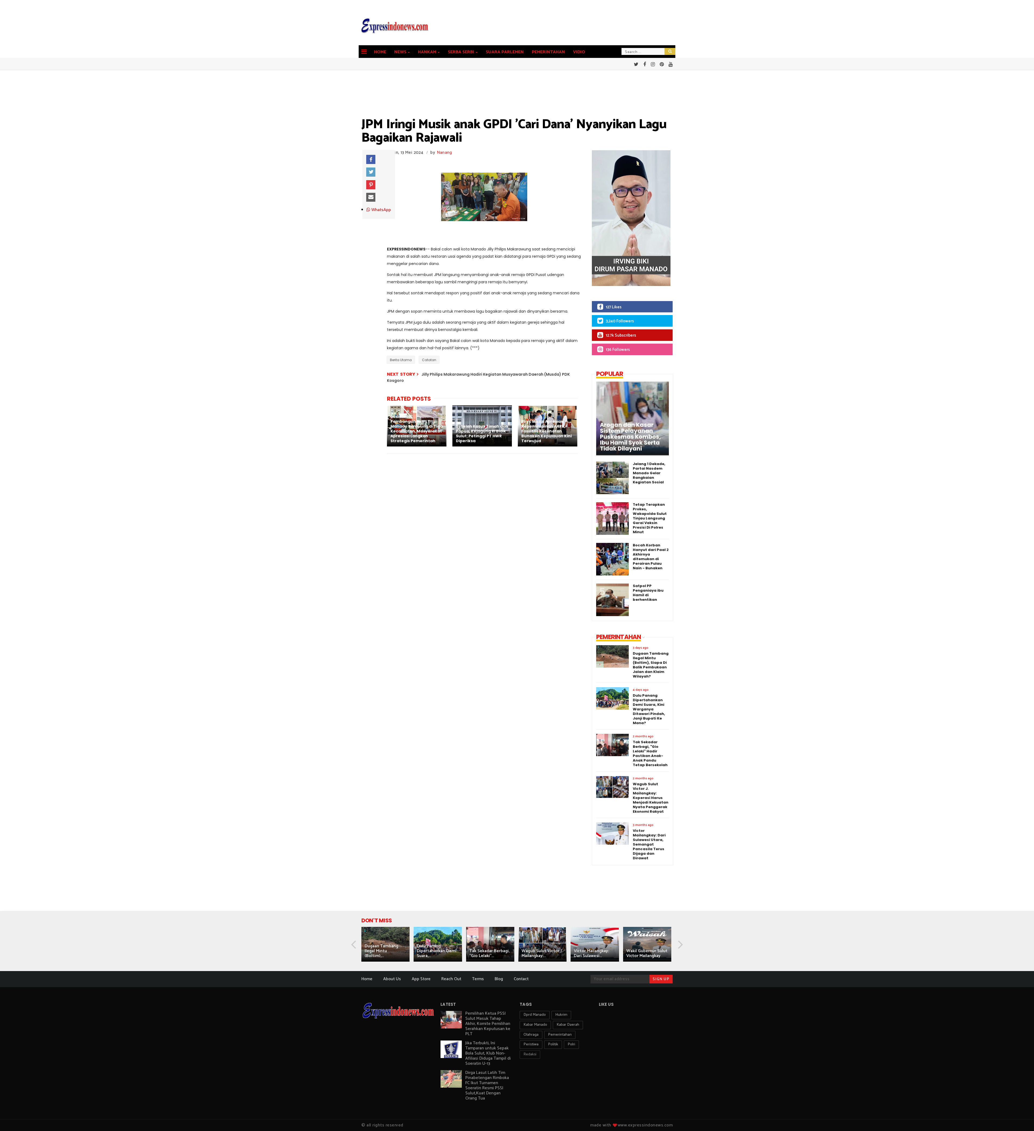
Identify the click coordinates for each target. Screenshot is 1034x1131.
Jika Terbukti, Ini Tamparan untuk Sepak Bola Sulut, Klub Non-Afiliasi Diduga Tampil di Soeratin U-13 (488, 1053)
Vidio (579, 52)
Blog (499, 979)
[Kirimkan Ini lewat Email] (370, 197)
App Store (421, 979)
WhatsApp (380, 210)
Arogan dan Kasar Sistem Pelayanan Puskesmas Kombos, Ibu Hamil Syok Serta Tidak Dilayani (630, 437)
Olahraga (531, 1035)
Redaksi (529, 1054)
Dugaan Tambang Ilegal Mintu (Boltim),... (381, 950)
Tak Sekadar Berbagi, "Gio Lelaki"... (489, 953)
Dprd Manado (534, 1015)
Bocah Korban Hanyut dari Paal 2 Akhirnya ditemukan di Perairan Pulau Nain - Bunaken (651, 556)
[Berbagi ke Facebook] (370, 159)
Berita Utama (401, 360)
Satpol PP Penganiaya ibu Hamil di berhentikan (648, 593)
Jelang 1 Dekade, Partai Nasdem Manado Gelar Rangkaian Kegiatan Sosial (649, 473)
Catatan (429, 360)
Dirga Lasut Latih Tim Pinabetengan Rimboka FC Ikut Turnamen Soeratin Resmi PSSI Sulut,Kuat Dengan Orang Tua (487, 1085)
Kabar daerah (568, 1025)
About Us (392, 979)
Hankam (427, 52)
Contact (521, 979)
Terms (478, 979)
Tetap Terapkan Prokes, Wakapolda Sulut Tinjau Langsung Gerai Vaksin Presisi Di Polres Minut (650, 518)
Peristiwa (531, 1044)
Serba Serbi (461, 52)
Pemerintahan (548, 52)
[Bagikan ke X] (370, 172)
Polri (571, 1044)
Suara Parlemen (505, 52)
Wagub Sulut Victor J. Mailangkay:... (542, 953)
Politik (553, 1044)
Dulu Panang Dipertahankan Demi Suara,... (436, 950)
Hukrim (561, 1015)
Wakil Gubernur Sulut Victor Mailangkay (647, 953)
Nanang (444, 152)
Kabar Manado (535, 1025)
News (400, 52)
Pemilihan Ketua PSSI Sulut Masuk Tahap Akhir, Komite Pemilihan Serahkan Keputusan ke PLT (487, 1024)
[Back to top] (1020, 1118)
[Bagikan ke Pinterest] (370, 184)
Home (380, 52)
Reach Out (451, 979)
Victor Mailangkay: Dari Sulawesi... (591, 953)
